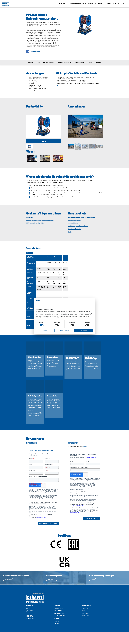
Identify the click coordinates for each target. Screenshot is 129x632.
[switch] (57, 325)
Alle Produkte (8, 579)
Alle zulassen (84, 330)
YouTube (56, 623)
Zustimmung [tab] (44, 305)
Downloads (99, 62)
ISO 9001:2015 (30, 615)
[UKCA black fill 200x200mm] (64, 562)
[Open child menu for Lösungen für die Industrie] (86, 3)
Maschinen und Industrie (64, 62)
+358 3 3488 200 (58, 610)
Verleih (69, 232)
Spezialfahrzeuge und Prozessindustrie (78, 226)
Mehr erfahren (51, 579)
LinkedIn (56, 621)
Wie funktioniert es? (48, 62)
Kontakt (85, 446)
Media (38, 62)
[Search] (126, 3)
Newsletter (85, 608)
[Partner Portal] (123, 3)
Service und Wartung (73, 223)
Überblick (30, 62)
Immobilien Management (74, 220)
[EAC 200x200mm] (73, 544)
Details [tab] (64, 305)
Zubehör (90, 62)
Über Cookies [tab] (84, 305)
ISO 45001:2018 (30, 618)
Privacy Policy (85, 615)
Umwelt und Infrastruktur (74, 229)
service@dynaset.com (60, 615)
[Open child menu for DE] (118, 3)
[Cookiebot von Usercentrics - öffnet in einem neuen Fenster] (87, 300)
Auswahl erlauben (64, 330)
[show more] (58, 86)
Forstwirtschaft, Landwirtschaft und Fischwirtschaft (81, 217)
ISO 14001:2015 (30, 616)
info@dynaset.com (59, 613)
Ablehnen (45, 330)
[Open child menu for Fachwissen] (67, 3)
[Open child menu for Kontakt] (113, 3)
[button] (100, 126)
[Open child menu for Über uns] (104, 3)
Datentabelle (29, 252)
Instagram (56, 620)
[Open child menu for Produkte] (95, 3)
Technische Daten (79, 62)
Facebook (56, 618)
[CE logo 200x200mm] (55, 544)
